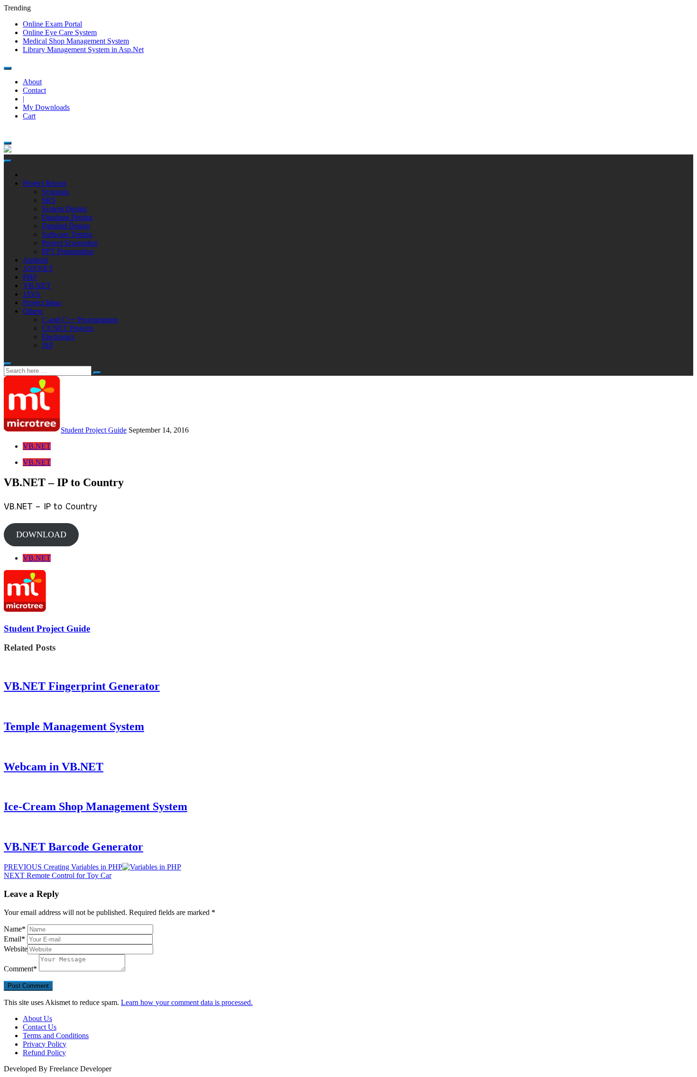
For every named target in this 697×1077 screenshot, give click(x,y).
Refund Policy (44, 1053)
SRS (48, 200)
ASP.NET (38, 268)
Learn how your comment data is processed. (187, 1002)
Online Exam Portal (52, 24)
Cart (29, 116)
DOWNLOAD (41, 534)
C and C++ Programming (80, 320)
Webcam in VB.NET (53, 766)
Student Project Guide (94, 430)
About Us (37, 1018)
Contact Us (39, 1027)
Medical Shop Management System (76, 41)
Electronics (58, 337)
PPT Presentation (67, 251)
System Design (64, 209)
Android (35, 260)
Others (33, 311)
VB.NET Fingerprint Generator (82, 686)
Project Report (44, 183)
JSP (47, 345)
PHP (30, 277)
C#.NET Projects (67, 328)
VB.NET (37, 285)
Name (15, 929)
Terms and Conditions (56, 1036)
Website (16, 949)
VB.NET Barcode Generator (73, 847)
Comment (20, 969)
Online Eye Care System (60, 32)
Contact (34, 90)
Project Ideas (42, 303)
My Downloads (46, 107)
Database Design (67, 217)
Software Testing (67, 234)
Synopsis (55, 192)
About (32, 82)
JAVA (32, 294)
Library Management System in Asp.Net (83, 49)
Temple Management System (74, 726)
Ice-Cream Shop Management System (95, 806)
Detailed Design (66, 226)
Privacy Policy (44, 1044)
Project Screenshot (69, 243)
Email (14, 939)
